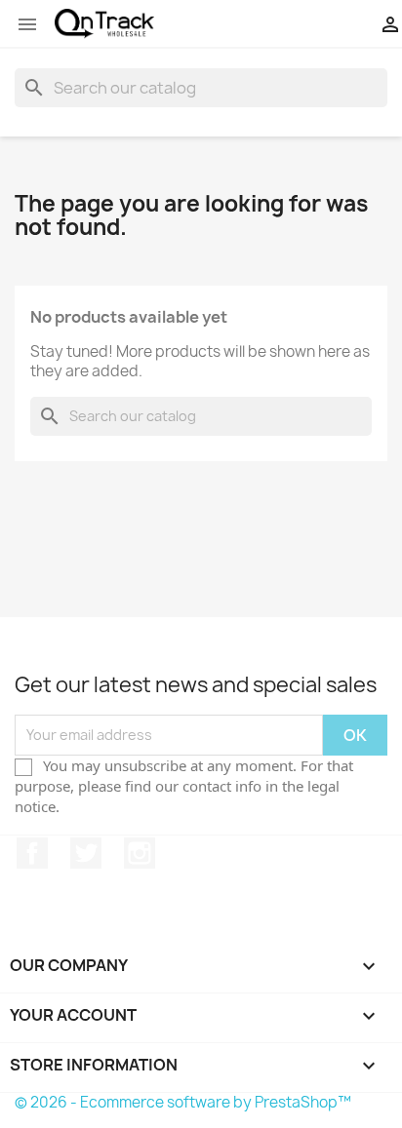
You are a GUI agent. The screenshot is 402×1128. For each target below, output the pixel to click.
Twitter (85, 853)
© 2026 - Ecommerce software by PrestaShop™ (183, 1102)
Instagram (139, 853)
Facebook (32, 853)
